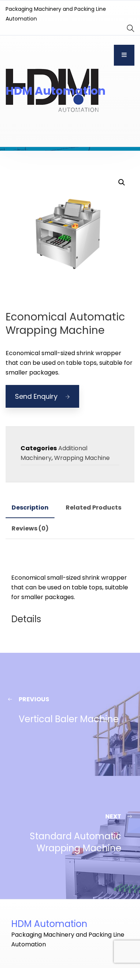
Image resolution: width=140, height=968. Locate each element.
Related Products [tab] (93, 507)
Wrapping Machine (82, 458)
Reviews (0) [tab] (30, 528)
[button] (121, 182)
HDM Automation (56, 91)
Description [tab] (30, 507)
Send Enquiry (36, 396)
